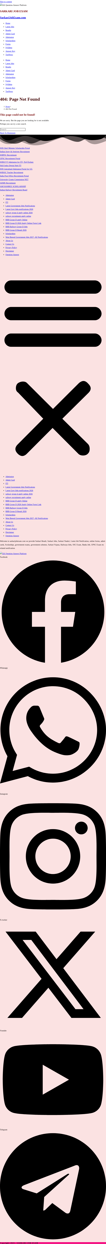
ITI (7, 202)
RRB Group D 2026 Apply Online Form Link (23, 223)
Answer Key (10, 51)
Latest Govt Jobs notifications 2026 (19, 209)
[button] (53, 365)
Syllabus (9, 48)
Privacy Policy (11, 248)
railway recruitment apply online (18, 216)
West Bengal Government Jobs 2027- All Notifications (27, 237)
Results (8, 30)
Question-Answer (12, 255)
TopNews (9, 55)
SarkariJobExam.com (13, 17)
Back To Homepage (7, 133)
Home (8, 23)
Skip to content (6, 2)
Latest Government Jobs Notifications (20, 206)
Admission (10, 37)
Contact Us (10, 244)
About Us (9, 241)
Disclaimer (10, 251)
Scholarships (10, 41)
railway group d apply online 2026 (19, 213)
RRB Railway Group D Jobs (16, 227)
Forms (8, 44)
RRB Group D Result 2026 (16, 230)
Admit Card (10, 34)
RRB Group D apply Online (16, 220)
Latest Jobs (10, 27)
